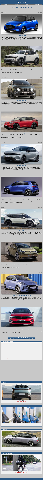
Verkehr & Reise (5, 354)
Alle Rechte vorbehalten (19, 479)
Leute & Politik (5, 350)
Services (27, 4)
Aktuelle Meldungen (6, 344)
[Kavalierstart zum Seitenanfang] (41, 478)
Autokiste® (12, 479)
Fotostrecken (17, 4)
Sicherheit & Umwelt (6, 356)
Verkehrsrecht (5, 352)
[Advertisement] (21, 370)
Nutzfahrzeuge (5, 358)
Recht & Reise (37, 4)
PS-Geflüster (6, 4)
